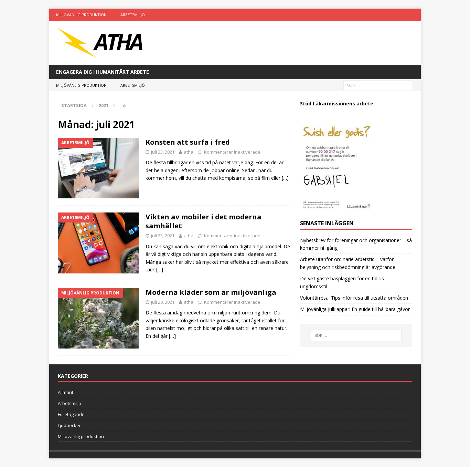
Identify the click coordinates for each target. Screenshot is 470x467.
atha (188, 152)
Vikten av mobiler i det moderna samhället (203, 221)
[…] (285, 178)
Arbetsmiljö (132, 14)
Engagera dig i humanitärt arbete (102, 72)
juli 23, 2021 (162, 152)
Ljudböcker (69, 425)
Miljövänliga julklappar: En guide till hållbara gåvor (355, 309)
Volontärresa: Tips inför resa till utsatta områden (354, 297)
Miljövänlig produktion (81, 14)
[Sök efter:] (377, 85)
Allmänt (65, 392)
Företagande (71, 414)
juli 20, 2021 (162, 302)
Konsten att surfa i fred (188, 142)
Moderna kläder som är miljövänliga (211, 292)
